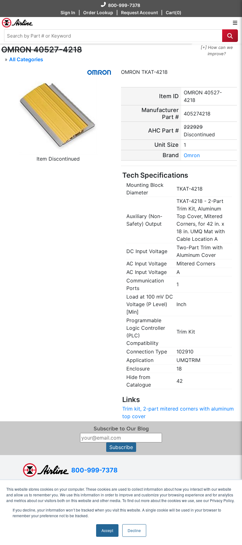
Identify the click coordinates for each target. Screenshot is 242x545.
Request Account (139, 12)
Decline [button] (134, 530)
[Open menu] (235, 23)
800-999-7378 (124, 5)
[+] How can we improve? (217, 50)
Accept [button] (107, 530)
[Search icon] (230, 35)
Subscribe (121, 447)
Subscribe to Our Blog (121, 428)
